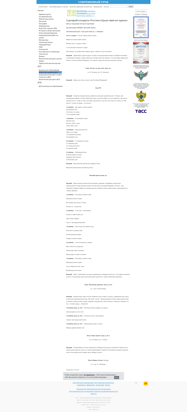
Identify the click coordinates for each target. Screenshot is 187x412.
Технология (43, 54)
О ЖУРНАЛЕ (43, 7)
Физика (42, 56)
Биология (42, 21)
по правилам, (89, 375)
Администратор (45, 14)
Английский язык (45, 17)
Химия (41, 61)
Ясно (116, 377)
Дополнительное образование (51, 86)
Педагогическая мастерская (49, 63)
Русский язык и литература (49, 52)
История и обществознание (49, 31)
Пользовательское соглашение (81, 391)
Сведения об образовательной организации (93, 389)
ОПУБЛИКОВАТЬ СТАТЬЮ (58, 7)
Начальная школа (46, 42)
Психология (43, 49)
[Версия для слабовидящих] (146, 383)
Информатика (44, 26)
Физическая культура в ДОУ (49, 79)
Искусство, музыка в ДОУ (48, 72)
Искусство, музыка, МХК (48, 28)
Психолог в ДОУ (45, 77)
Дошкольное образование (49, 70)
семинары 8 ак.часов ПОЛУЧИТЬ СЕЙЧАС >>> (85, 13)
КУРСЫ (106, 7)
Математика (43, 40)
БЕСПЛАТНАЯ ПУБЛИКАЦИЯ (83, 383)
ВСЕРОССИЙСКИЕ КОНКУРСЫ (81, 7)
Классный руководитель (48, 33)
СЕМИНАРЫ (81, 385)
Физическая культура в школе (50, 59)
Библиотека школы (46, 19)
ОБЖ (40, 47)
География (43, 24)
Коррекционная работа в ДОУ (50, 75)
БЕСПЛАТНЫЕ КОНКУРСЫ (104, 383)
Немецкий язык (45, 45)
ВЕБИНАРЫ (98, 7)
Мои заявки (141, 11)
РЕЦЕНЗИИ (100, 385)
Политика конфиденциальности (106, 391)
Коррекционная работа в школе (48, 36)
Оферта (94, 394)
